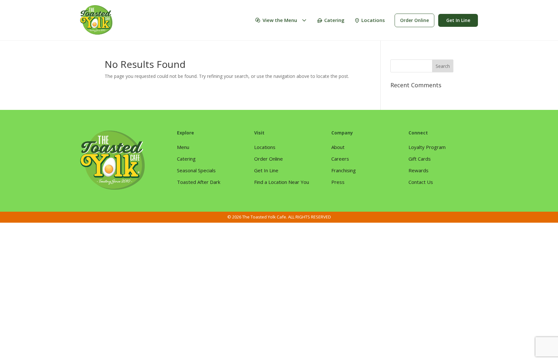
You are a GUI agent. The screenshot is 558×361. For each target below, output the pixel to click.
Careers (340, 158)
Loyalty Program (427, 147)
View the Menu (280, 20)
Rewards (418, 170)
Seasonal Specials (196, 170)
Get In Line (458, 20)
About (338, 147)
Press (338, 182)
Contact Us (420, 182)
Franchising (343, 170)
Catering (334, 20)
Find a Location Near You (281, 182)
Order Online (414, 20)
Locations (373, 20)
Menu (183, 147)
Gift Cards (419, 158)
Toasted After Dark (198, 182)
